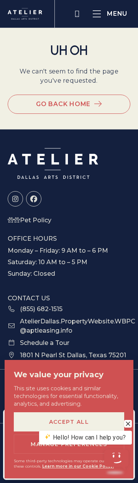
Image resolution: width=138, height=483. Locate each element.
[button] (110, 14)
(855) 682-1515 (78, 14)
